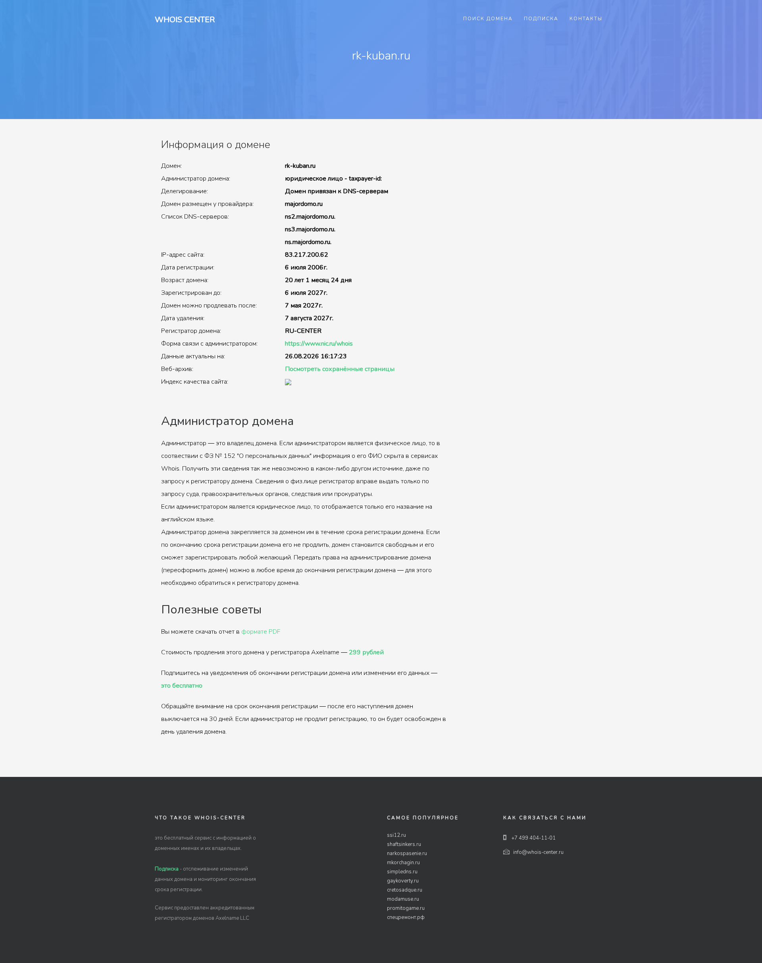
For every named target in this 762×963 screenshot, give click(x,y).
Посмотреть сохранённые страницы (339, 369)
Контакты (586, 18)
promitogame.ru (406, 908)
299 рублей (366, 652)
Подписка (541, 18)
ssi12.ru (396, 835)
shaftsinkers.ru (404, 844)
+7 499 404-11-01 (533, 838)
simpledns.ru (402, 871)
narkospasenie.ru (407, 853)
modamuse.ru (403, 899)
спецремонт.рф (406, 917)
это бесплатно (181, 685)
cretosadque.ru (404, 890)
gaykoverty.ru (403, 880)
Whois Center (185, 19)
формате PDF (260, 631)
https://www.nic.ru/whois (319, 343)
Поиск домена (488, 18)
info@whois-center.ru (538, 852)
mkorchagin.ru (403, 862)
